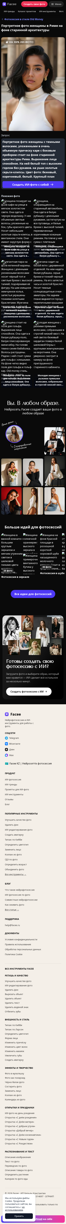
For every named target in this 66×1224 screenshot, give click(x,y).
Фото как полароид (15, 1077)
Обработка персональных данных (23, 949)
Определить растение (17, 1174)
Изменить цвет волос (16, 1046)
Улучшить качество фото (18, 819)
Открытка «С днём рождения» (21, 1117)
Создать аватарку (14, 834)
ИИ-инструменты (47, 11)
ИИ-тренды (9, 11)
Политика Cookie (13, 954)
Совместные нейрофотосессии (21, 899)
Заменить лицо (13, 849)
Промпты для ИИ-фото (17, 789)
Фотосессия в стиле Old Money (23, 19)
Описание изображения (18, 1157)
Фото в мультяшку (14, 1073)
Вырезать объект (14, 994)
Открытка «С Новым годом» (19, 1139)
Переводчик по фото (16, 1165)
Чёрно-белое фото (14, 1082)
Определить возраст (16, 864)
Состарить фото (13, 1086)
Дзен (11, 749)
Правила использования (18, 944)
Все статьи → (12, 909)
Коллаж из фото (13, 854)
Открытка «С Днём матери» (19, 1121)
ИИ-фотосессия (13, 779)
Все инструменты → (15, 874)
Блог (7, 804)
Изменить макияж (14, 1051)
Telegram (14, 738)
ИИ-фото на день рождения (19, 1113)
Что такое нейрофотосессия (20, 889)
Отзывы (9, 799)
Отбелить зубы (13, 1011)
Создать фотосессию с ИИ (27, 691)
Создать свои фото (34, 4)
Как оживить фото (14, 904)
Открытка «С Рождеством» (19, 1143)
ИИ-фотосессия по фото (17, 894)
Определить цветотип (17, 844)
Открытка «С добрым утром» (20, 1126)
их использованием (15, 1208)
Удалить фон (11, 824)
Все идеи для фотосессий (33, 594)
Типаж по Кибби (13, 839)
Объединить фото (14, 869)
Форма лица (11, 1038)
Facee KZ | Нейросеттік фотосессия (28, 763)
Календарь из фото (15, 1099)
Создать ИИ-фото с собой (30, 184)
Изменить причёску (15, 1042)
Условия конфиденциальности (21, 939)
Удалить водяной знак (16, 1007)
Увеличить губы (13, 1055)
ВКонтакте (14, 743)
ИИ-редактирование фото (18, 829)
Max (11, 755)
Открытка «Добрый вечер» (19, 1130)
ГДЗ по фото (11, 859)
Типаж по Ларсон (14, 1029)
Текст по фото (12, 1161)
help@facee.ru (12, 925)
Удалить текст (12, 1002)
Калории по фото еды (16, 1178)
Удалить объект (13, 998)
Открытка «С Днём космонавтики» (23, 1134)
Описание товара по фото (19, 1170)
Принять (19, 1216)
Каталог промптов (27, 11)
